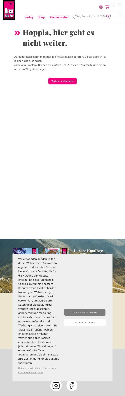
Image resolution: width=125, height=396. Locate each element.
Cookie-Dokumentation (30, 372)
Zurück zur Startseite (63, 81)
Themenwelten (59, 17)
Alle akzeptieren (85, 322)
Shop (41, 17)
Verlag (29, 17)
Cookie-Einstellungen (84, 312)
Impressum (50, 368)
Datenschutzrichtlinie (29, 368)
